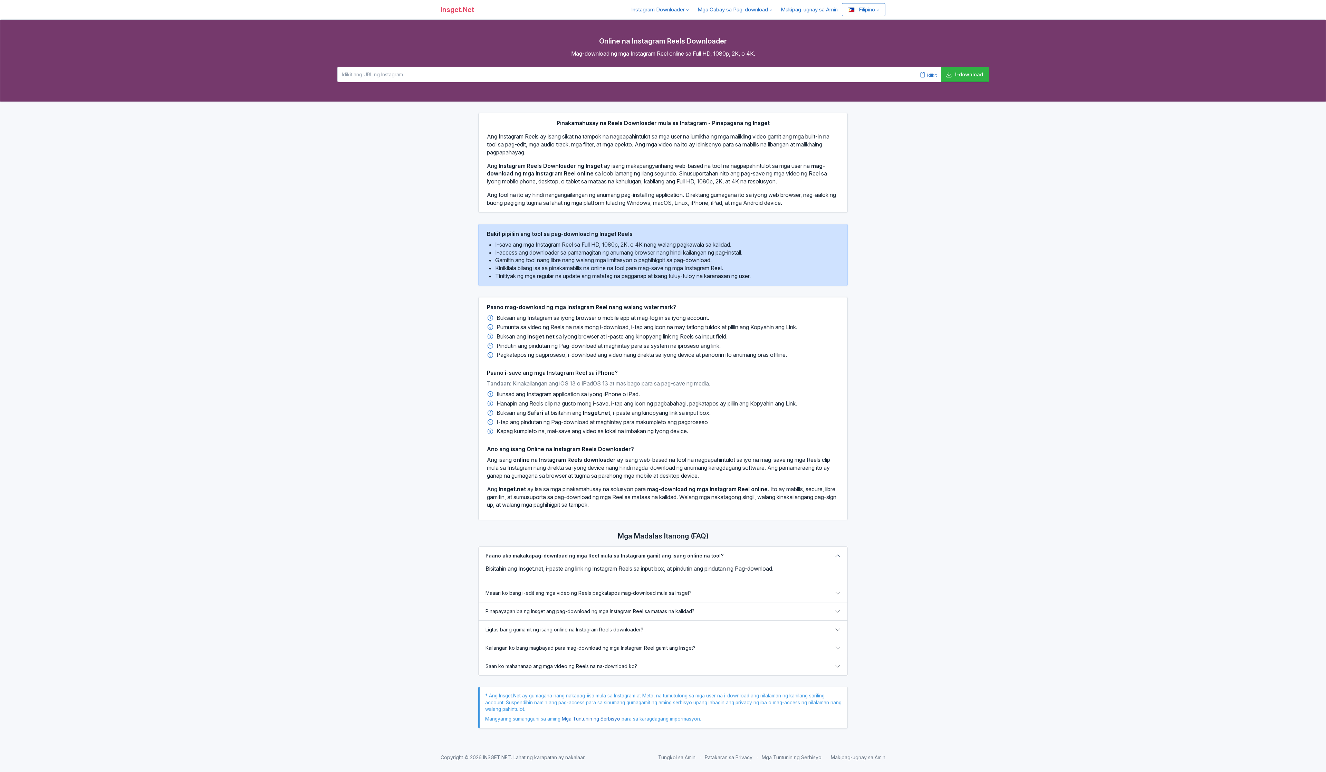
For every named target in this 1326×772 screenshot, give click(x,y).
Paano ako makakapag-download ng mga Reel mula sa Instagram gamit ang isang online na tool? (604, 556)
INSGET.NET (497, 757)
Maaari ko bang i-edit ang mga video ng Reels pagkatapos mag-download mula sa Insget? (589, 593)
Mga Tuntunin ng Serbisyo (591, 719)
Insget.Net (457, 9)
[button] (660, 9)
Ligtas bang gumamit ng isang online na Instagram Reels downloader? (564, 629)
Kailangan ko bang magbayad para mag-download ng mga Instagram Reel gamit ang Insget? (590, 648)
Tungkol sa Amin (676, 757)
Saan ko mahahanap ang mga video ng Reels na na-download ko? (561, 666)
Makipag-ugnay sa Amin (809, 9)
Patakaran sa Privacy (728, 757)
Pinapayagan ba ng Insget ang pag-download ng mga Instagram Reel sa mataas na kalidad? (590, 611)
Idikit (931, 74)
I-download (969, 74)
